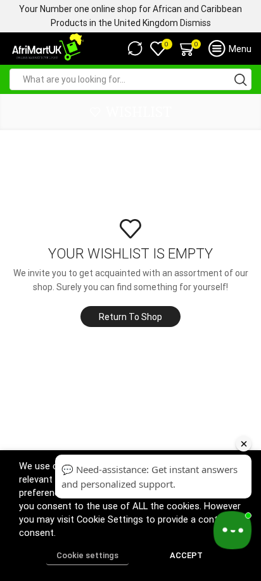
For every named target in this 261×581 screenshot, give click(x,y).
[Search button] (241, 79)
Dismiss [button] (195, 23)
